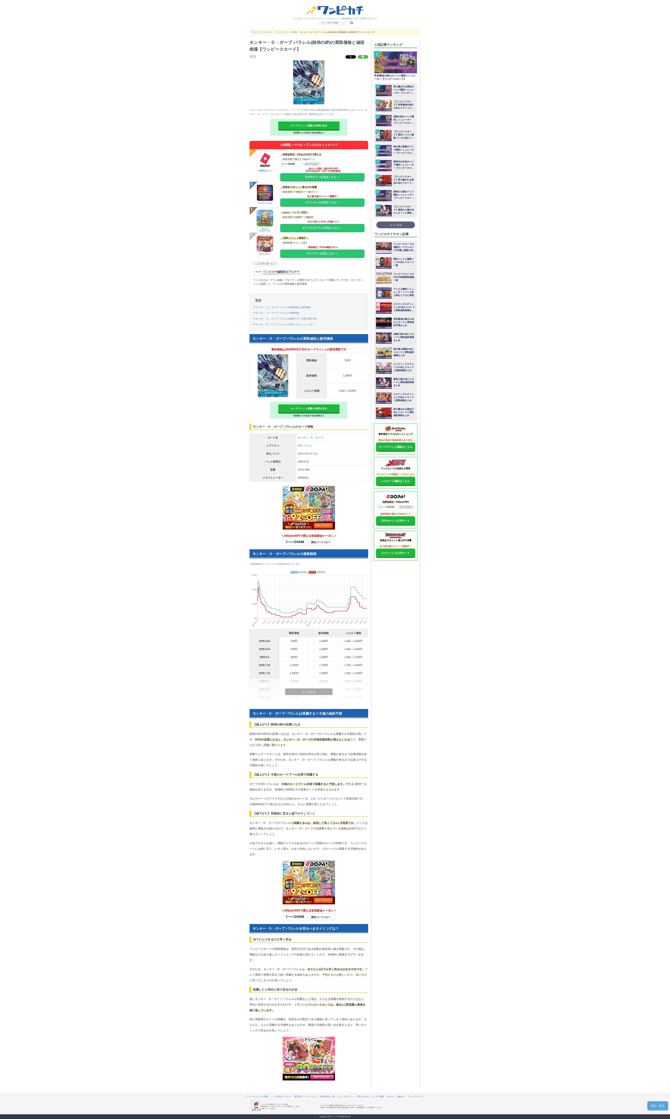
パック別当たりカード (281, 1096)
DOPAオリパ (264, 171)
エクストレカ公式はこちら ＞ (322, 202)
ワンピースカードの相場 (256, 1096)
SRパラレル (305, 445)
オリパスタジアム (265, 229)
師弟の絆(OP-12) (307, 453)
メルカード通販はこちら (395, 480)
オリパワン (265, 254)
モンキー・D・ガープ (310, 437)
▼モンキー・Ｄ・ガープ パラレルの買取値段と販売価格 (282, 307)
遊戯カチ (401, 1096)
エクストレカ (265, 203)
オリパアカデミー (416, 1096)
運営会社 (298, 1096)
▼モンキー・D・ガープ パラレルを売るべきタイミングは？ (283, 324)
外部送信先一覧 (327, 1096)
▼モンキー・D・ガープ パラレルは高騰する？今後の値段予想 (285, 318)
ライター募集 (377, 1096)
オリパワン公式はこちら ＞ (322, 253)
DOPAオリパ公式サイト (395, 520)
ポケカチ (390, 1096)
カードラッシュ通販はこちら (396, 446)
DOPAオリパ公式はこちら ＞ (322, 176)
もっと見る (396, 224)
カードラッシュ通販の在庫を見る (309, 125)
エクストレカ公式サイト (395, 552)
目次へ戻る (658, 1105)
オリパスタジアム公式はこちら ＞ (322, 227)
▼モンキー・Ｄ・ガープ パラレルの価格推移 (276, 313)
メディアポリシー (345, 1096)
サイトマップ (311, 1096)
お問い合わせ (362, 1096)
